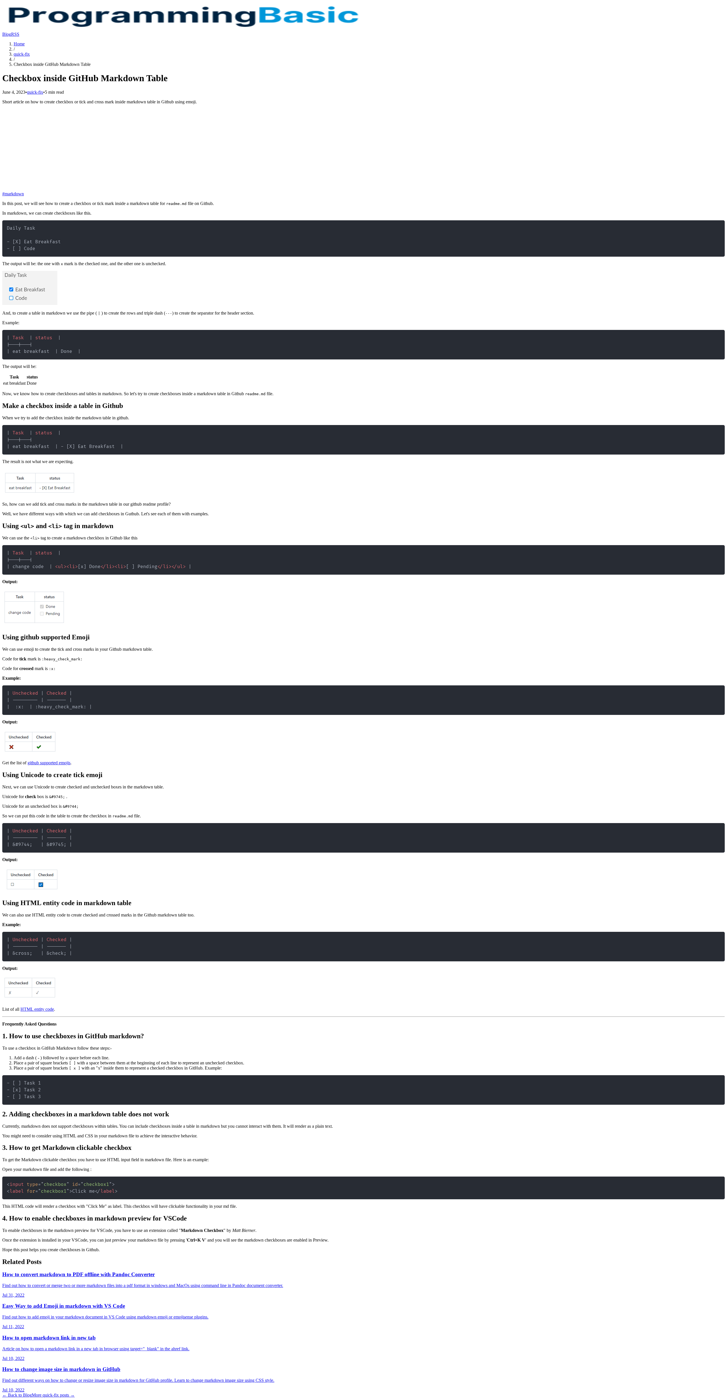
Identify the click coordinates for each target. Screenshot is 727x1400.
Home (19, 43)
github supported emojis (49, 762)
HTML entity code (37, 1009)
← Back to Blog (17, 1395)
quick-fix (22, 54)
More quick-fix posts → (53, 1395)
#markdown (13, 193)
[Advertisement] (363, 149)
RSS (15, 34)
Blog (6, 34)
